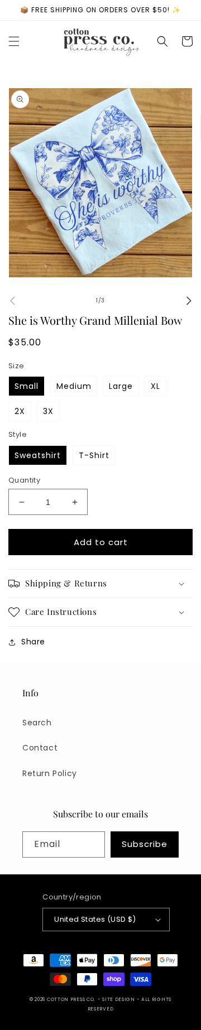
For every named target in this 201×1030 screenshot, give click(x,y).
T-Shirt (94, 455)
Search (37, 722)
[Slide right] (188, 300)
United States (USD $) (95, 919)
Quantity (24, 480)
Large (121, 386)
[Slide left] (12, 300)
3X (48, 411)
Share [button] (33, 641)
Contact (40, 747)
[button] (14, 41)
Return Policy (49, 773)
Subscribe (145, 844)
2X (20, 411)
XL (155, 386)
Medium (74, 386)
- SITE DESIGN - (119, 999)
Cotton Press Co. (71, 999)
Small (27, 386)
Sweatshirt (38, 455)
